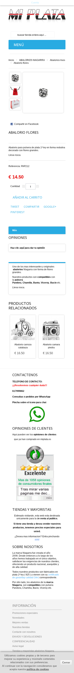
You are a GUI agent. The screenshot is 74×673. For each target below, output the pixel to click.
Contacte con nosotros (23, 632)
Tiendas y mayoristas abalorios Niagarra (33, 651)
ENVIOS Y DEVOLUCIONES (27, 636)
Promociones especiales (25, 613)
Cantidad (15, 186)
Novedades (18, 617)
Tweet (14, 206)
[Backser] (37, 16)
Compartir (31, 206)
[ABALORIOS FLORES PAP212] (15, 77)
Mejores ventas (20, 622)
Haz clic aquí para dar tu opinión (27, 248)
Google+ (50, 206)
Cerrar (66, 662)
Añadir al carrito (27, 197)
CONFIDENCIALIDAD (23, 641)
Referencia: (19, 166)
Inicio (11, 60)
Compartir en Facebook (26, 124)
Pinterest (17, 212)
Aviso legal (18, 646)
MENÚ (18, 44)
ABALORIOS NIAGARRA (32, 60)
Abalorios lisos (57, 60)
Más (14, 230)
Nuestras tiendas (21, 627)
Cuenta (35, 2)
